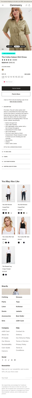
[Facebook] (2, 360)
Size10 (17, 46)
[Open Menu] (3, 5)
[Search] (26, 5)
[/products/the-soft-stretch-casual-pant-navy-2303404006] (23, 193)
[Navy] (6, 213)
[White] (3, 243)
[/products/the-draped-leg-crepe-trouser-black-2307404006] (8, 255)
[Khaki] (3, 70)
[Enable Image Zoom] (29, 10)
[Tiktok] (9, 360)
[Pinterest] (12, 360)
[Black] (3, 213)
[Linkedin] (15, 360)
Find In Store (16, 94)
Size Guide (27, 74)
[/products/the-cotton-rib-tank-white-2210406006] (8, 225)
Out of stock (16, 88)
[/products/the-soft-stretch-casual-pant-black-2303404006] (8, 193)
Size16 (23, 46)
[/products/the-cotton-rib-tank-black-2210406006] (23, 225)
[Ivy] (9, 213)
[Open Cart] (29, 5)
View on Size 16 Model (16, 101)
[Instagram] (5, 360)
